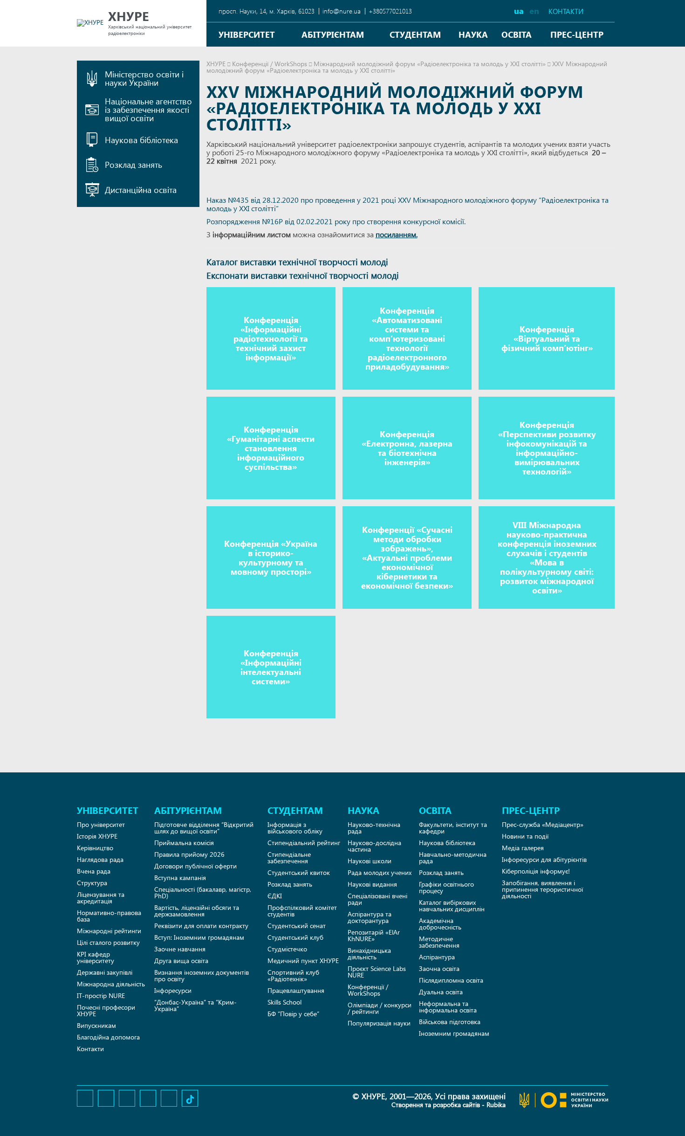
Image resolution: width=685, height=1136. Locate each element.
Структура (92, 882)
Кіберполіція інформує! (536, 871)
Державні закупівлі (104, 972)
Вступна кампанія (180, 877)
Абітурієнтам (332, 34)
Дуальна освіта (441, 991)
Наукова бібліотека (447, 842)
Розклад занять (289, 884)
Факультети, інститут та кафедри (453, 827)
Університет (247, 34)
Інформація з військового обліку (294, 827)
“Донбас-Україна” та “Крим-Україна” (195, 1005)
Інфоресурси (173, 990)
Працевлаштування (295, 990)
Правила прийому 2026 (189, 854)
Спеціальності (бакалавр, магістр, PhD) (202, 892)
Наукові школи (369, 860)
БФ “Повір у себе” (293, 1013)
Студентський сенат (296, 925)
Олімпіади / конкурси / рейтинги (379, 1008)
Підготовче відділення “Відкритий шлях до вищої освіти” (203, 827)
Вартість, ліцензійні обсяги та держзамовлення (196, 910)
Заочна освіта (439, 968)
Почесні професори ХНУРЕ (106, 1010)
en (534, 10)
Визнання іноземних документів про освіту (201, 975)
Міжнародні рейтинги (109, 930)
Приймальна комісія (184, 842)
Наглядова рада (100, 859)
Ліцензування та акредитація (100, 897)
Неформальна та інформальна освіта (448, 1006)
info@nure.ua (341, 11)
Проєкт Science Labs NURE (377, 971)
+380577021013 (390, 11)
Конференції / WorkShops (269, 63)
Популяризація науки (379, 1023)
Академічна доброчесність (440, 923)
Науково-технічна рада (374, 827)
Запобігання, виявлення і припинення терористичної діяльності (542, 889)
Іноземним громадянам (454, 1033)
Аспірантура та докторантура (369, 917)
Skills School (284, 1002)
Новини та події (525, 836)
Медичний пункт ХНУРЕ (303, 960)
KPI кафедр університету (95, 957)
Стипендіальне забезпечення (289, 857)
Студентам (415, 34)
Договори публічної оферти (195, 865)
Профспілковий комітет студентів (302, 910)
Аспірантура (437, 956)
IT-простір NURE (101, 995)
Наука (473, 34)
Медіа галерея (523, 847)
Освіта (516, 34)
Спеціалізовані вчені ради (377, 899)
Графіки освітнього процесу (446, 887)
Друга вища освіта (181, 960)
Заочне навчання (180, 948)
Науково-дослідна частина (374, 846)
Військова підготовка (449, 1021)
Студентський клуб (295, 937)
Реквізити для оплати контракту (201, 925)
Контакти (565, 11)
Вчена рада (93, 871)
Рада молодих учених (379, 872)
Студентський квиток (298, 872)
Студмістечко (287, 948)
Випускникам (96, 1025)
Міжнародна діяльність (111, 983)
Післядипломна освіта (451, 980)
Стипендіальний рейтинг (303, 842)
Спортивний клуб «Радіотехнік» (293, 975)
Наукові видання (372, 884)
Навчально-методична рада (452, 857)
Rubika (496, 1104)
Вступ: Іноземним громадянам (199, 937)
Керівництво (95, 847)
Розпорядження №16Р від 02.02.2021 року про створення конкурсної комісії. (336, 221)
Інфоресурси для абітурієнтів (544, 859)
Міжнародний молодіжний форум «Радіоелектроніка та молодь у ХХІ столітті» (430, 63)
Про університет (101, 824)
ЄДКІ (274, 895)
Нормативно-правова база (109, 915)
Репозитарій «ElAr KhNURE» (374, 935)
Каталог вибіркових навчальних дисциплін (452, 905)
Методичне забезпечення (439, 942)
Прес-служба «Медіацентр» (542, 824)
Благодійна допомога (108, 1037)
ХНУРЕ (216, 63)
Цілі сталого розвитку (108, 942)
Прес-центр (576, 34)
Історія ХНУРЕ (97, 836)
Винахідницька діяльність (369, 953)
